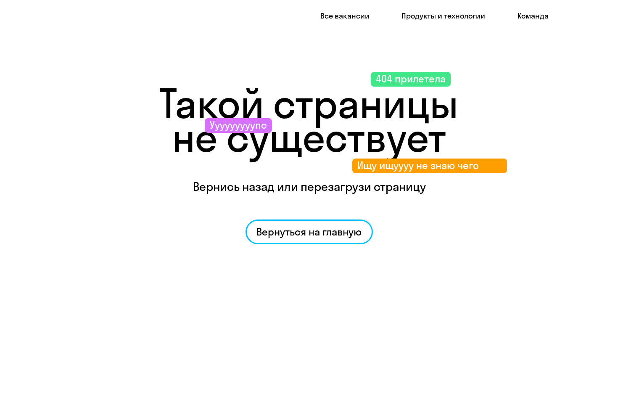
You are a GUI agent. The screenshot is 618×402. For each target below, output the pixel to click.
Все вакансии (345, 16)
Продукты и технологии (443, 16)
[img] (76, 16)
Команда (533, 16)
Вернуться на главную (309, 231)
